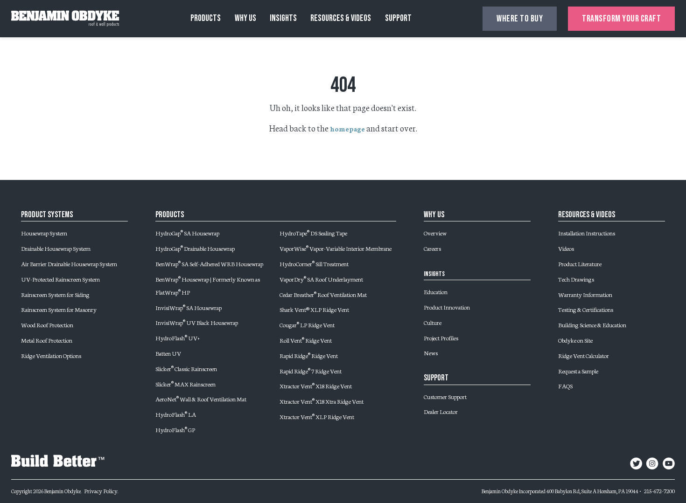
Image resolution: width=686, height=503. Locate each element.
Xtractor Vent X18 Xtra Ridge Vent (322, 401)
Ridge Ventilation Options (51, 355)
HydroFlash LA (175, 414)
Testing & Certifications (585, 309)
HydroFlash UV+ (177, 337)
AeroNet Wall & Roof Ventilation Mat (200, 398)
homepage (347, 128)
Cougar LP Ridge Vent (307, 324)
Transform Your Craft (621, 18)
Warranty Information (585, 294)
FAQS (565, 385)
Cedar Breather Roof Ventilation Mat (323, 294)
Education (436, 291)
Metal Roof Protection (46, 340)
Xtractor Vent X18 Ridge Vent (316, 385)
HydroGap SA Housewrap (187, 232)
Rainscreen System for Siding (55, 294)
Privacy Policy (101, 490)
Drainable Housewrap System (56, 248)
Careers (432, 248)
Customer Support (445, 396)
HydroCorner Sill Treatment (314, 263)
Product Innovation (447, 307)
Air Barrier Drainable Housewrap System (69, 263)
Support (398, 18)
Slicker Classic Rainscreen (186, 368)
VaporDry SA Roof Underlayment (321, 279)
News (431, 352)
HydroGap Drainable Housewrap (195, 248)
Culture (432, 322)
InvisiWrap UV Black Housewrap (196, 322)
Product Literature (580, 263)
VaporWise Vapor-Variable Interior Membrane (336, 248)
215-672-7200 (659, 490)
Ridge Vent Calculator (583, 355)
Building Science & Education (592, 324)
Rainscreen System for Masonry (59, 309)
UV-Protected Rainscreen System (60, 279)
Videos (566, 248)
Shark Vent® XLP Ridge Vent (314, 309)
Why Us (245, 18)
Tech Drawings (576, 279)
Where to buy (520, 18)
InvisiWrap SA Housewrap (188, 307)
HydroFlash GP (175, 429)
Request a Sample (578, 370)
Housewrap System (44, 232)
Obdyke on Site (575, 340)
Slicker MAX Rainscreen (185, 383)
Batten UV (168, 353)
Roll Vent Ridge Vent (306, 340)
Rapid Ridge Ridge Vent (309, 355)
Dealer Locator (441, 411)
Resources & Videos (340, 18)
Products (205, 18)
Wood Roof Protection (47, 324)
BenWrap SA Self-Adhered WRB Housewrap (209, 263)
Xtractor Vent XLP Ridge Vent (317, 416)
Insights (283, 18)
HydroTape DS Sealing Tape (313, 232)
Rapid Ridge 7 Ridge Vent (311, 370)
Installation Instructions (586, 232)
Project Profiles (441, 337)
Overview (435, 232)
